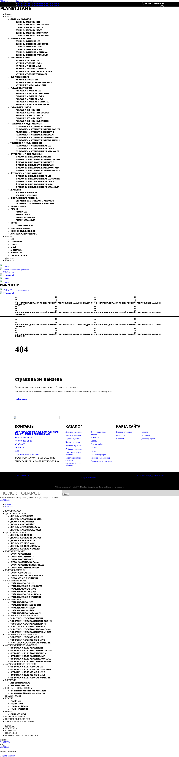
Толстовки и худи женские (26, 143)
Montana (15, 250)
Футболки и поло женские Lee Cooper (38, 178)
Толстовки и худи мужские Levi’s (35, 132)
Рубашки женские (20, 107)
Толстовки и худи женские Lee (33, 145)
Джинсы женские (20, 38)
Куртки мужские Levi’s (29, 63)
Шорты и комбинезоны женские (35, 203)
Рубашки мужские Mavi (29, 99)
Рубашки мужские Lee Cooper (33, 93)
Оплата (145, 432)
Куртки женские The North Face (34, 82)
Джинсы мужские (20, 19)
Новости (120, 439)
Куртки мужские (20, 57)
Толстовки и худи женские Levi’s (35, 148)
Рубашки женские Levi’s (29, 115)
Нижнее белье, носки (22, 231)
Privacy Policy (98, 487)
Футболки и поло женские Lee (33, 176)
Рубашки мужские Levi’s (30, 96)
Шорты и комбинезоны (24, 198)
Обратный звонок (89, 477)
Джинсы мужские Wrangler (32, 35)
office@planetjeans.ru (27, 454)
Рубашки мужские (21, 88)
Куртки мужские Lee (27, 60)
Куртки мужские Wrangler (31, 74)
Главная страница (124, 432)
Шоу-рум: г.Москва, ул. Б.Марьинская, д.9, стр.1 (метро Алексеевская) (37, 433)
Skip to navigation (8, 1)
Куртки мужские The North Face (34, 71)
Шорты (94, 441)
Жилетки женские (26, 195)
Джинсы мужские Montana (32, 33)
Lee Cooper (16, 241)
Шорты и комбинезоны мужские (35, 200)
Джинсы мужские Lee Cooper (32, 24)
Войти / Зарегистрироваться (22, 735)
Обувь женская (24, 225)
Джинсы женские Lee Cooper (32, 44)
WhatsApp (20, 444)
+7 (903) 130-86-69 (23, 440)
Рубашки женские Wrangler (32, 121)
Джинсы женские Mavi (29, 49)
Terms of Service (113, 487)
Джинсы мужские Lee (28, 22)
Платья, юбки (18, 206)
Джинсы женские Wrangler (32, 55)
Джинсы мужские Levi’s (29, 27)
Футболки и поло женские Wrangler (37, 187)
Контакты (120, 435)
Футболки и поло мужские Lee (33, 156)
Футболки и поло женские (26, 173)
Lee (12, 239)
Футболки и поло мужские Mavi (35, 165)
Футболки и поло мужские (26, 154)
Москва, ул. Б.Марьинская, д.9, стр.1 (38, 3)
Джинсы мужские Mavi (29, 30)
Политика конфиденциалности (150, 475)
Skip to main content (24, 1)
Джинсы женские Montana (32, 52)
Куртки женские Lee (27, 79)
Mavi (13, 247)
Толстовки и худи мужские (26, 123)
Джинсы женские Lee (28, 41)
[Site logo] (15, 10)
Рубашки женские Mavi (29, 118)
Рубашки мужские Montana (32, 101)
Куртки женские (19, 77)
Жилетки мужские (26, 192)
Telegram (20, 447)
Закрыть (5, 500)
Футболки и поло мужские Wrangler (38, 170)
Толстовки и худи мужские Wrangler (38, 140)
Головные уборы (20, 228)
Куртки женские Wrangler (31, 85)
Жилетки (15, 189)
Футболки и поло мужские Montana (37, 167)
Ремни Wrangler (25, 220)
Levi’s (13, 244)
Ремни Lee (21, 211)
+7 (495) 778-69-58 (23, 437)
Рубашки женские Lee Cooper (32, 112)
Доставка (146, 435)
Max (17, 451)
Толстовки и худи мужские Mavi (35, 134)
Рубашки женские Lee (28, 110)
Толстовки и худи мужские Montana (37, 137)
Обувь (13, 222)
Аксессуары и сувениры (23, 233)
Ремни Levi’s (23, 214)
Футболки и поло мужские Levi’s (35, 162)
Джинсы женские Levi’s (29, 46)
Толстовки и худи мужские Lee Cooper (38, 129)
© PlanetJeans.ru (22, 475)
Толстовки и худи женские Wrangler (37, 151)
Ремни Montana (25, 217)
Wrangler (16, 252)
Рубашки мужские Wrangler (32, 104)
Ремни (14, 209)
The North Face (18, 255)
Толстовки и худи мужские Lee (33, 126)
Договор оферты (149, 439)
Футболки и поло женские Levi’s (35, 181)
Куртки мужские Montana (31, 68)
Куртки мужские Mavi (28, 66)
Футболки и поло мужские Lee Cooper (38, 159)
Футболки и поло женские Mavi (34, 184)
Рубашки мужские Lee (28, 90)
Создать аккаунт (7, 756)
